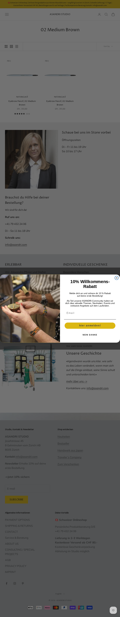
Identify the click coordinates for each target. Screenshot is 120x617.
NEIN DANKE (90, 335)
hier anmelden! (90, 325)
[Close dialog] (117, 278)
